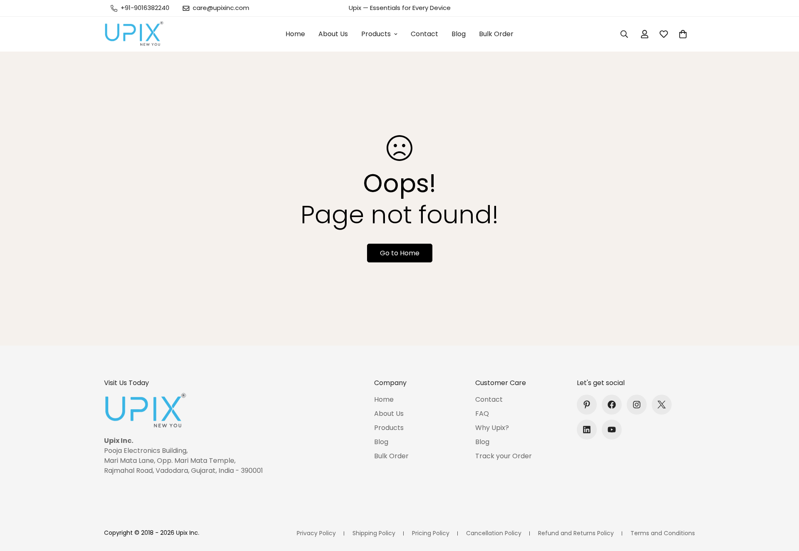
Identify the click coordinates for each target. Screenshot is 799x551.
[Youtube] (612, 430)
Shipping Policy (373, 533)
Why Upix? (492, 427)
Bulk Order (496, 34)
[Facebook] (612, 405)
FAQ (482, 413)
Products (376, 34)
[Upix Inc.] (134, 34)
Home (295, 34)
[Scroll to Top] (782, 505)
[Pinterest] (587, 405)
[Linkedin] (587, 430)
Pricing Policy (430, 533)
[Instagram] (637, 405)
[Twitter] (662, 405)
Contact (424, 34)
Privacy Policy (316, 533)
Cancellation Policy (493, 533)
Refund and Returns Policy (576, 533)
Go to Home (399, 253)
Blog (459, 34)
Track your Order (503, 456)
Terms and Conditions (662, 533)
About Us (333, 34)
